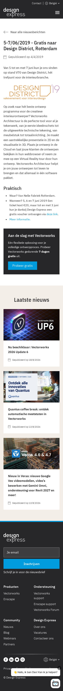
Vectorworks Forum (46, 610)
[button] (52, 3)
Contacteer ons (44, 638)
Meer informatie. (19, 219)
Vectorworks (12, 593)
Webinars (10, 638)
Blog (6, 633)
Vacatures (40, 633)
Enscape (9, 599)
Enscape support (45, 604)
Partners (9, 644)
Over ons (39, 627)
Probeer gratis (22, 266)
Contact (36, 3)
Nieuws (8, 627)
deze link (52, 214)
